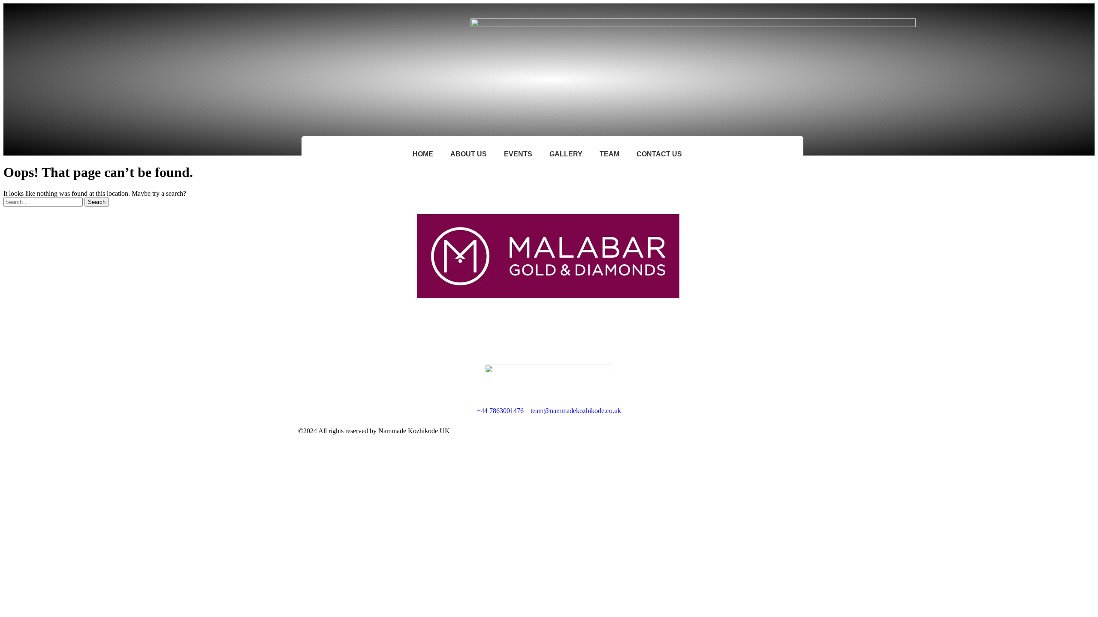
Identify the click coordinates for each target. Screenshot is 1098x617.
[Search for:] (43, 201)
